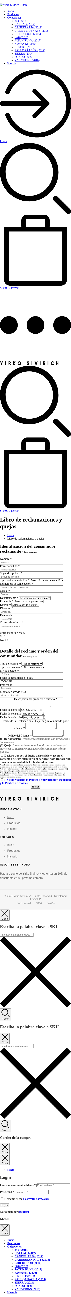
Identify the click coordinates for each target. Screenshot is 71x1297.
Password (7, 1191)
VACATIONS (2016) (27, 60)
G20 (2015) (21, 37)
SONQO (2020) (24, 56)
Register (24, 1211)
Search (5, 1019)
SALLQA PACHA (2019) (30, 50)
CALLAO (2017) (25, 24)
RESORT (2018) (24, 47)
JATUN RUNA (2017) (28, 40)
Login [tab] (11, 1169)
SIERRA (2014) (24, 53)
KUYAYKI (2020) (25, 43)
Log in (4, 1205)
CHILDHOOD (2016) (28, 33)
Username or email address (18, 1185)
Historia (11, 63)
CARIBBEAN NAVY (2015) (32, 30)
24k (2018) (21, 20)
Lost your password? (36, 1198)
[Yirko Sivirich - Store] (29, 364)
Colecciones (14, 17)
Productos (13, 14)
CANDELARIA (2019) (28, 27)
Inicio (10, 11)
